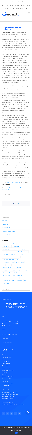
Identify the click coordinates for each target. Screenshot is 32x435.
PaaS (14, 267)
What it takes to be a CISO (13, 182)
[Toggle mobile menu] (29, 13)
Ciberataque (20, 243)
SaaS (15, 272)
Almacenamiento (7, 243)
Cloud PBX (24, 249)
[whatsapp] (15, 413)
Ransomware (20, 270)
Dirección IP (6, 254)
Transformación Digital (9, 231)
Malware (9, 264)
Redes (26, 270)
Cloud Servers (6, 251)
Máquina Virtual (7, 267)
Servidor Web (19, 275)
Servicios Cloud (7, 227)
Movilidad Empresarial (18, 264)
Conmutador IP (15, 251)
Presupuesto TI (6, 270)
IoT (26, 262)
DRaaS (22, 254)
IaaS (17, 259)
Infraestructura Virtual (8, 262)
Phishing (19, 267)
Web (4, 283)
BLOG (3, 212)
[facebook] (3, 413)
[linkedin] (11, 413)
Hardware (17, 257)
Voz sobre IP (6, 234)
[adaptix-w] (7, 349)
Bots (14, 243)
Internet (5, 220)
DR (18, 254)
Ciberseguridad (6, 246)
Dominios (13, 254)
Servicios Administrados (9, 275)
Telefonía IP (16, 278)
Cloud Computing (7, 249)
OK (16, 432)
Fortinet (11, 257)
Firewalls (5, 257)
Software (5, 278)
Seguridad (5, 224)
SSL (10, 278)
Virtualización (19, 280)
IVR (4, 264)
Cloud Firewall (16, 249)
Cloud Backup (15, 246)
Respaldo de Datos (7, 272)
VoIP (25, 280)
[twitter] (7, 413)
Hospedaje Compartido (8, 259)
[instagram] (19, 413)
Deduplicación (24, 251)
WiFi (8, 283)
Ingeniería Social (20, 262)
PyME (13, 270)
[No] (30, 430)
